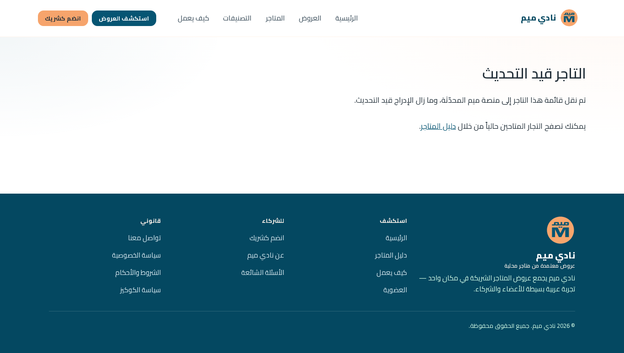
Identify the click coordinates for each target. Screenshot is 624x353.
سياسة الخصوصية (136, 255)
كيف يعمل (193, 18)
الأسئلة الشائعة (262, 272)
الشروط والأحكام (138, 272)
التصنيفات (237, 18)
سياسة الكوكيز (140, 289)
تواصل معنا (144, 237)
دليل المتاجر (438, 126)
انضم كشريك (63, 18)
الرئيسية (346, 18)
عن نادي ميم (265, 255)
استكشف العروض (124, 18)
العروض (310, 18)
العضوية (395, 289)
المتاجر (275, 18)
